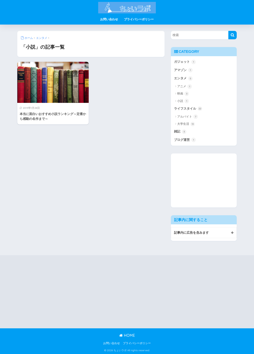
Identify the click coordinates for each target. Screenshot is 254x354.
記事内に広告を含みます (191, 232)
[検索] (232, 35)
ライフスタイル (187, 108)
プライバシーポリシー (139, 19)
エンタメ (182, 78)
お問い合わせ (109, 19)
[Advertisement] (202, 179)
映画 (182, 93)
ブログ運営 (184, 140)
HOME (129, 335)
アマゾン (182, 70)
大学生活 (185, 123)
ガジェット (184, 61)
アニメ (183, 86)
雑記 (179, 131)
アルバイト (186, 116)
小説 (182, 100)
